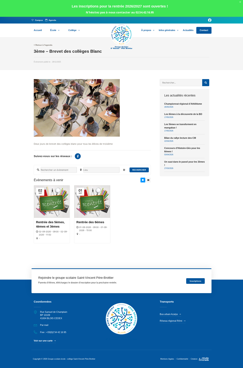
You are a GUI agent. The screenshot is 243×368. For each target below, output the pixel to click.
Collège (72, 30)
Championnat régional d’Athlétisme (183, 104)
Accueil (38, 30)
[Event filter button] (124, 170)
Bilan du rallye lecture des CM (180, 138)
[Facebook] (210, 20)
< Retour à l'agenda (43, 45)
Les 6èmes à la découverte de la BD (183, 114)
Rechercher (139, 170)
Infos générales (167, 30)
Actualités (188, 30)
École (53, 30)
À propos (146, 30)
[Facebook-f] (78, 156)
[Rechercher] (205, 82)
